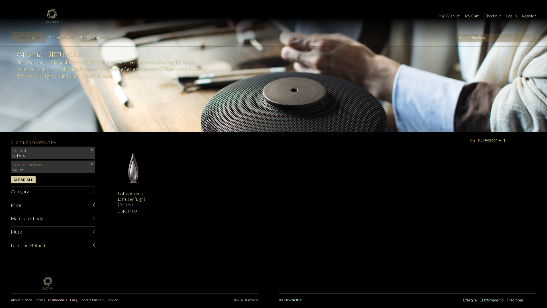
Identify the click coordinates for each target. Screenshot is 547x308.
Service (112, 300)
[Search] (532, 38)
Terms (40, 300)
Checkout (492, 15)
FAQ (73, 300)
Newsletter (293, 300)
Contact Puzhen (91, 300)
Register (529, 15)
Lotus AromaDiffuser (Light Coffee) (131, 199)
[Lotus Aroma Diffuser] (169, 169)
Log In (511, 15)
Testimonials (57, 300)
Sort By (476, 140)
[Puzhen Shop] (52, 16)
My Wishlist (449, 15)
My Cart (472, 15)
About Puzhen (21, 300)
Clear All (23, 180)
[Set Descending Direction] (504, 139)
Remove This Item (92, 150)
